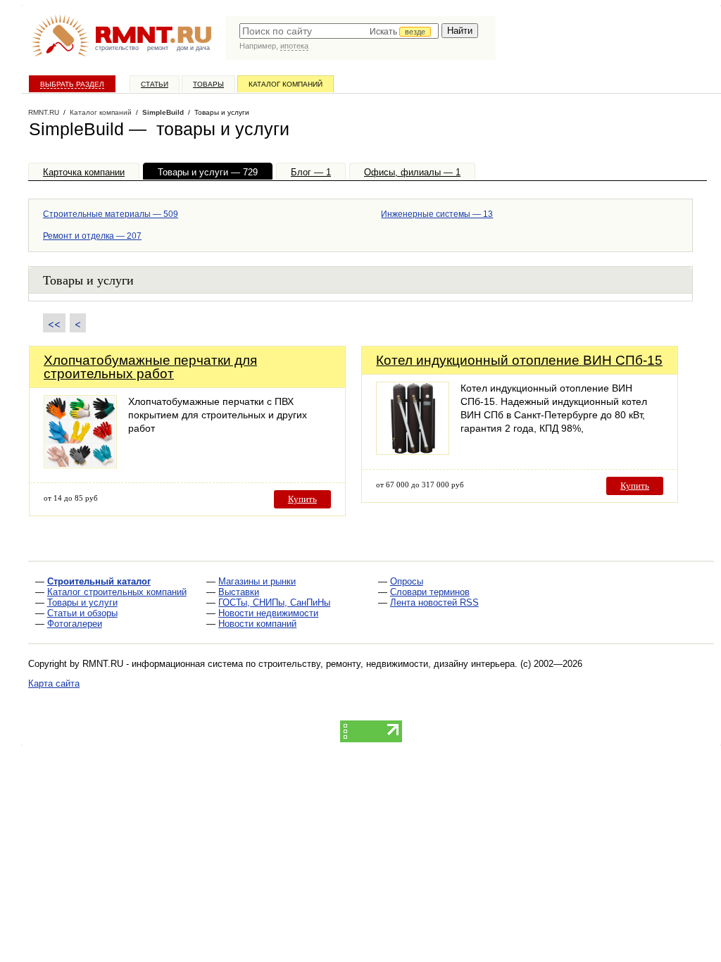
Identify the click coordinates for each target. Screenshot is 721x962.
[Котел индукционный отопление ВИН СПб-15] (413, 451)
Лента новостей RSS (434, 602)
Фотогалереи (74, 623)
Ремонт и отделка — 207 (92, 236)
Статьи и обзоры (82, 613)
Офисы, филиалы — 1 (412, 172)
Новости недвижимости (268, 613)
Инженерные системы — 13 (437, 214)
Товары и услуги (82, 602)
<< (54, 323)
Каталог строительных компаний (117, 592)
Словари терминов (430, 592)
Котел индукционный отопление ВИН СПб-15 (519, 360)
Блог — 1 (311, 172)
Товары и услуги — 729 (208, 172)
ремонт (157, 47)
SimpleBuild (163, 112)
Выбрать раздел (72, 84)
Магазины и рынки (257, 581)
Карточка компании (84, 172)
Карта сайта (54, 683)
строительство (117, 47)
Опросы (406, 581)
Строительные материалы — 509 (110, 214)
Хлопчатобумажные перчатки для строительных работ (150, 367)
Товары (208, 84)
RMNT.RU (43, 112)
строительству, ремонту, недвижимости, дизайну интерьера (386, 663)
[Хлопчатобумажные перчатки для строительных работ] (80, 464)
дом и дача (193, 47)
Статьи (154, 84)
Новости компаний (257, 623)
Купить (302, 499)
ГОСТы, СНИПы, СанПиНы (274, 602)
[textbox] (339, 31)
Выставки (238, 592)
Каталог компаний (285, 84)
